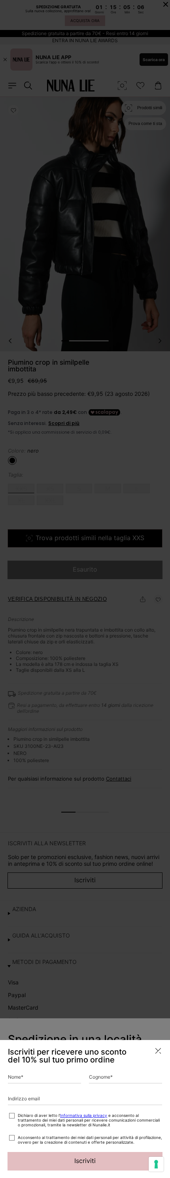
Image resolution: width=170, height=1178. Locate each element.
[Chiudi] (158, 1051)
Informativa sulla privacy (83, 1115)
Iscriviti (85, 1161)
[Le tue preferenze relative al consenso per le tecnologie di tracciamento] (156, 1164)
